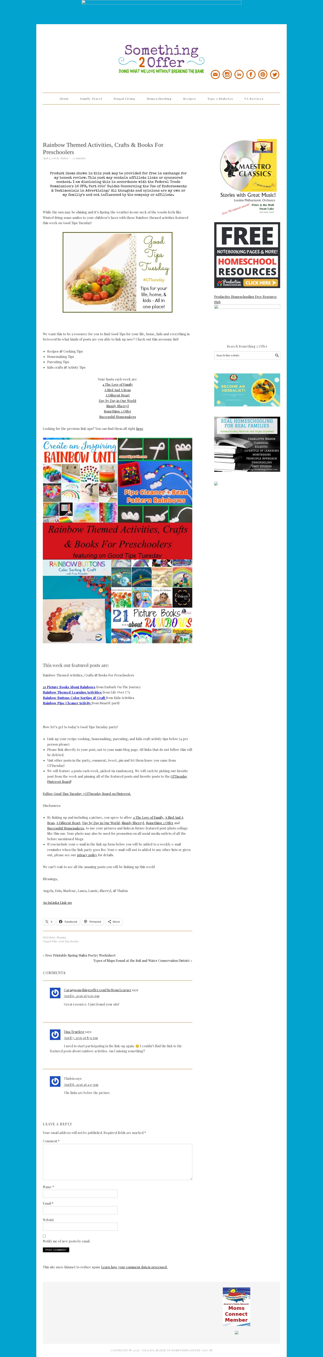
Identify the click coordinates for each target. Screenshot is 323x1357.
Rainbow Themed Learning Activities (72, 692)
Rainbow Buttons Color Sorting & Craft (74, 698)
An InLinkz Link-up (57, 902)
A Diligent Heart (117, 395)
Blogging (61, 937)
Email (48, 1203)
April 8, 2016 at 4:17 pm (81, 1085)
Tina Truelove (74, 1032)
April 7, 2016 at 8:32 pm (81, 1038)
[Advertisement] (161, 119)
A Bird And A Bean (117, 390)
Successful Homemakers (117, 416)
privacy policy (87, 855)
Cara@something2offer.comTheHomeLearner (97, 990)
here (139, 428)
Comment (51, 1141)
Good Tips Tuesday (68, 941)
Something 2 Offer (82, 47)
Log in (207, 1350)
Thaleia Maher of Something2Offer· (172, 1350)
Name (48, 1187)
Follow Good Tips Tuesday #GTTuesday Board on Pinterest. (87, 793)
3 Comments (79, 158)
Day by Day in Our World (117, 400)
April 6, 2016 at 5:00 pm (81, 996)
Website (48, 1220)
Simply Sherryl (117, 406)
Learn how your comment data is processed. (134, 1267)
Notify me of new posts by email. (66, 1241)
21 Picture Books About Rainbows (69, 687)
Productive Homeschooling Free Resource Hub (245, 299)
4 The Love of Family (117, 384)
